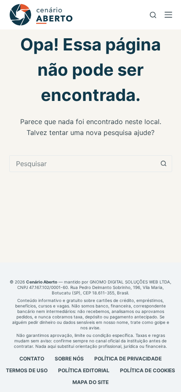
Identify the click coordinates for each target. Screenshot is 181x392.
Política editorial (83, 370)
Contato (31, 358)
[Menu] (168, 15)
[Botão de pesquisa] (164, 164)
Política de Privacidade (128, 358)
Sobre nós (69, 358)
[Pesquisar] (153, 15)
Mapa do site (90, 382)
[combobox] (83, 163)
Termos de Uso (27, 370)
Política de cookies (147, 370)
